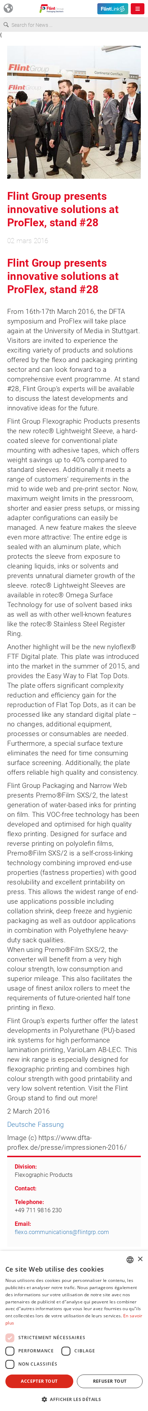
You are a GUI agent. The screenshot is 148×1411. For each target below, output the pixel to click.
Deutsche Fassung (35, 1124)
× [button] (140, 1259)
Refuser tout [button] (110, 1381)
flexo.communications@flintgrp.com (62, 1232)
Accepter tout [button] (39, 1381)
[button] (74, 1399)
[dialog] (74, 1331)
